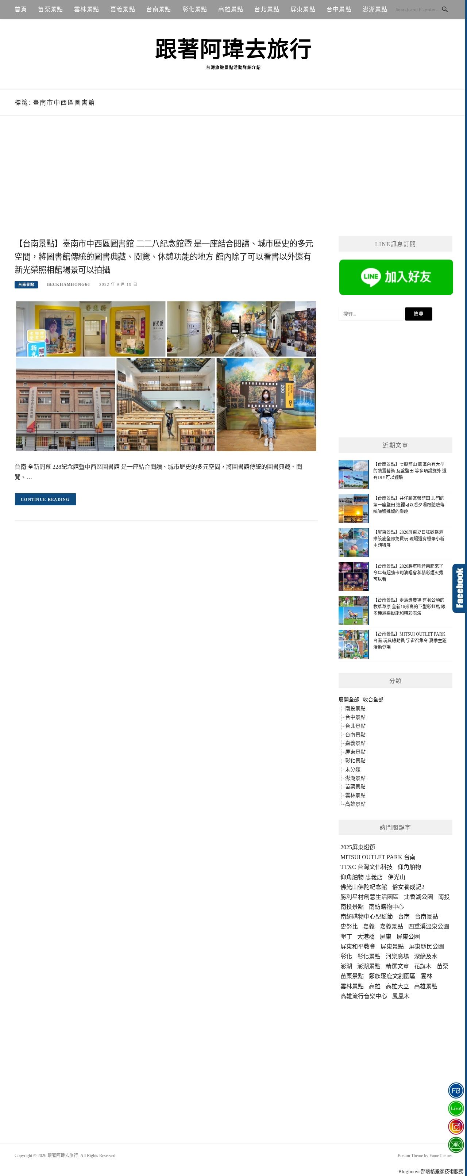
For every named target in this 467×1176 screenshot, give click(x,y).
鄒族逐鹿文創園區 (392, 976)
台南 (404, 916)
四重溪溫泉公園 (428, 926)
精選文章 (397, 966)
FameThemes (440, 1155)
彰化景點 (195, 9)
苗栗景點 (50, 9)
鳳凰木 (401, 996)
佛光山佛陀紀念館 (363, 887)
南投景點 (355, 708)
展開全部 (349, 699)
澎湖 (346, 966)
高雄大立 (397, 986)
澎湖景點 (375, 9)
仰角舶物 (409, 867)
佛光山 (396, 877)
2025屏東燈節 (357, 847)
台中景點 (339, 9)
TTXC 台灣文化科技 (366, 867)
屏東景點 (303, 9)
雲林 (426, 976)
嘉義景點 (122, 9)
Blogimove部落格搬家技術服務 (430, 1171)
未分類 (352, 769)
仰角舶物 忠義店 (361, 877)
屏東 (385, 937)
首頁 (21, 9)
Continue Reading (45, 499)
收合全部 (373, 699)
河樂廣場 (397, 956)
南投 (444, 897)
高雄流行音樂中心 (363, 996)
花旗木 (423, 966)
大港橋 (366, 937)
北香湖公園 (418, 897)
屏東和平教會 (357, 946)
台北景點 (266, 9)
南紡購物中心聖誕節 (366, 916)
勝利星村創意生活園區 (369, 897)
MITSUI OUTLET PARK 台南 (378, 857)
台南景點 (158, 9)
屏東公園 (408, 937)
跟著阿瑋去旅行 (233, 50)
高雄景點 (230, 9)
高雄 (375, 986)
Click (459, 588)
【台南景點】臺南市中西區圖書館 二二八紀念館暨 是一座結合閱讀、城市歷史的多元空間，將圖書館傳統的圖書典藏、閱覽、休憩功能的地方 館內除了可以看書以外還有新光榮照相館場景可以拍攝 (164, 257)
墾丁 (346, 937)
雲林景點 (86, 9)
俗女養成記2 (408, 887)
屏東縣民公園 (426, 946)
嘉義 (369, 926)
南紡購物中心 (386, 907)
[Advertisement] (166, 185)
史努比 (349, 926)
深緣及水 (425, 956)
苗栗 (442, 966)
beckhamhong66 (68, 284)
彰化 (346, 956)
